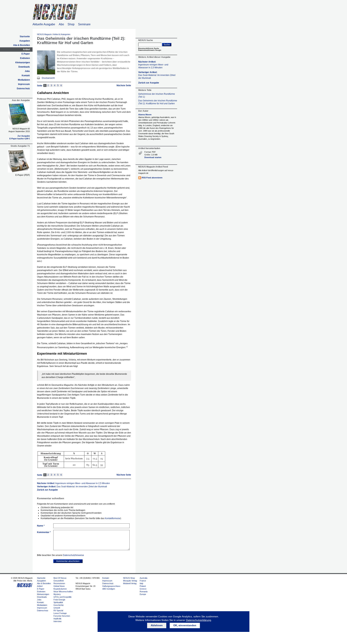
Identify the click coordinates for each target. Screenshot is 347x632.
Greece (143, 589)
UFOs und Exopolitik (62, 597)
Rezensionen (59, 583)
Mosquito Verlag (130, 581)
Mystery (57, 594)
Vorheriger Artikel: (72, 486)
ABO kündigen (108, 589)
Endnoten (25, 58)
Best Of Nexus (60, 578)
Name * (41, 525)
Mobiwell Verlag (129, 583)
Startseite (25, 36)
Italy (141, 583)
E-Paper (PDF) (22, 175)
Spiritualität (58, 602)
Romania (143, 591)
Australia (143, 578)
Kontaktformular (112, 518)
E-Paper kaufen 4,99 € (19, 138)
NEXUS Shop (129, 578)
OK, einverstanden (184, 625)
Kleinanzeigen (22, 62)
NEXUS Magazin (44, 34)
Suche (167, 44)
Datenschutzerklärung (198, 620)
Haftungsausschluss (111, 586)
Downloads (24, 67)
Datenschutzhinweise (73, 555)
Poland (143, 586)
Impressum (24, 84)
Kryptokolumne (60, 589)
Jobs (27, 71)
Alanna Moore (144, 114)
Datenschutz (23, 88)
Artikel (26, 49)
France (143, 581)
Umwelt (56, 608)
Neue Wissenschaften (63, 591)
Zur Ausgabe (24, 136)
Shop (71, 24)
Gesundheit (58, 581)
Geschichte (58, 605)
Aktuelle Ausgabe (44, 24)
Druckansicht (48, 78)
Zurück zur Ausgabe (47, 490)
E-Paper (26, 54)
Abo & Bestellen (21, 45)
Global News (59, 586)
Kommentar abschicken (68, 561)
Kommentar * (44, 532)
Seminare (84, 24)
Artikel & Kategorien (61, 34)
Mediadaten (24, 80)
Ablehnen (157, 625)
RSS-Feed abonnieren (152, 178)
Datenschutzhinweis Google (149, 50)
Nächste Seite (124, 85)
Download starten (152, 157)
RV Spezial (58, 610)
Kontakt (26, 75)
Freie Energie (59, 600)
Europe (143, 594)
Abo (61, 24)
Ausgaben (24, 41)
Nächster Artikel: (73, 483)
